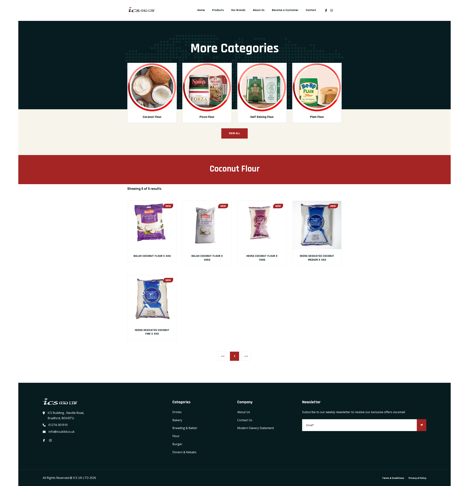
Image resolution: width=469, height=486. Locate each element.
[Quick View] (152, 225)
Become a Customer (285, 10)
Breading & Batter (184, 428)
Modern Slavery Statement (255, 428)
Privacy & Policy (417, 478)
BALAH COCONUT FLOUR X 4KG (152, 256)
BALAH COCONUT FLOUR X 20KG (207, 258)
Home (201, 10)
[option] (152, 95)
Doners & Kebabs (184, 452)
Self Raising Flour (262, 117)
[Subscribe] (421, 425)
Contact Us (244, 420)
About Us (259, 10)
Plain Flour (317, 117)
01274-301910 (58, 425)
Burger (177, 444)
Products (218, 10)
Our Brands (238, 10)
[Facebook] (326, 10)
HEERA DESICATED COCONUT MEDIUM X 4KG (317, 258)
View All (234, 133)
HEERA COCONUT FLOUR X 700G (262, 258)
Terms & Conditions (393, 478)
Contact (311, 10)
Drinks (177, 412)
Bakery (177, 420)
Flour (176, 436)
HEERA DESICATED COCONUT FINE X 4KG (152, 332)
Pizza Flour (207, 117)
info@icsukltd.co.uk (61, 432)
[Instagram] (332, 10)
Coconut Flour (152, 117)
